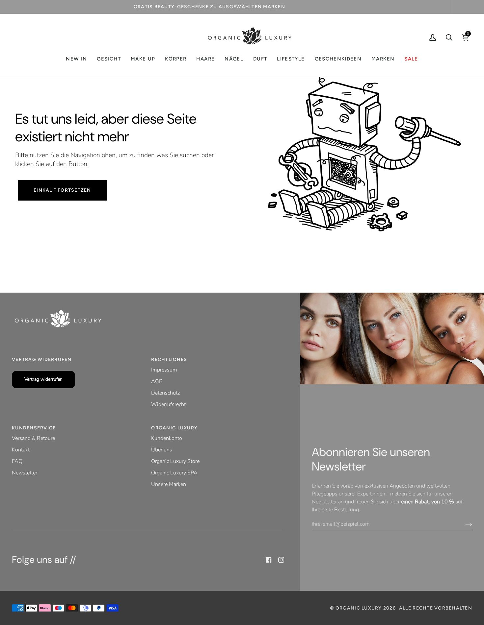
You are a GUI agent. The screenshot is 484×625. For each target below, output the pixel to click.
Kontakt (21, 449)
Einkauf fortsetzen (62, 190)
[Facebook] (269, 560)
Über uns (161, 449)
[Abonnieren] (463, 524)
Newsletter (24, 472)
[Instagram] (281, 560)
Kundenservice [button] (34, 428)
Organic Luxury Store (175, 461)
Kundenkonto (166, 438)
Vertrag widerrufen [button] (42, 359)
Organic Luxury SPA (174, 472)
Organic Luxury (359, 608)
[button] (108, 59)
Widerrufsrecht (168, 404)
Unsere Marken (168, 484)
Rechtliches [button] (169, 359)
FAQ (17, 461)
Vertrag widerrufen (43, 379)
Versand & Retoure (33, 438)
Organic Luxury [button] (174, 428)
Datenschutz (165, 393)
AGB (157, 381)
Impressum (164, 369)
